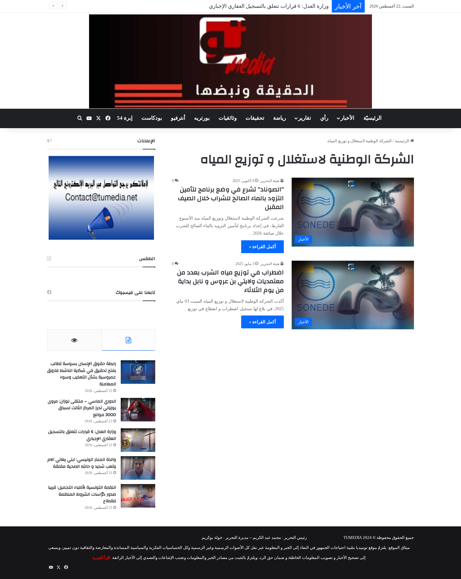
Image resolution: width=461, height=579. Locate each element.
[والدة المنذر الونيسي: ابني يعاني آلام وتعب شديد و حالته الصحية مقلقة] (138, 468)
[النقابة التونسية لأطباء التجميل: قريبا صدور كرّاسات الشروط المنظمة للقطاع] (138, 496)
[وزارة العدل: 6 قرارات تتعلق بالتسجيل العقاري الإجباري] (138, 440)
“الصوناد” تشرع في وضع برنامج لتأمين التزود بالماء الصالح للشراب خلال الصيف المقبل (231, 198)
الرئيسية (402, 140)
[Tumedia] (230, 61)
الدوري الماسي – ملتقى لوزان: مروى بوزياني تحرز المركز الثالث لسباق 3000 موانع (82, 408)
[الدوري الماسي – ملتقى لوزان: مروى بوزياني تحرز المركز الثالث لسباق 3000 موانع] (138, 409)
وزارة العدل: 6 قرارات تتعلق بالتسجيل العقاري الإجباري (269, 6)
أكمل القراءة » (262, 246)
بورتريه (202, 118)
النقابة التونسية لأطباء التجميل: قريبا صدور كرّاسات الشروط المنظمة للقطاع (82, 494)
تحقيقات (255, 118)
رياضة (279, 118)
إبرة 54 (125, 118)
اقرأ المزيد (101, 557)
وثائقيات (228, 118)
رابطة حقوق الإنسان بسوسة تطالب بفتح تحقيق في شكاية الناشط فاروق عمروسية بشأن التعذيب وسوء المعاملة (81, 374)
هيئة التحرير (270, 181)
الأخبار (347, 118)
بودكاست (151, 118)
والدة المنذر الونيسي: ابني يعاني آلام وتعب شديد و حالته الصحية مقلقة (81, 463)
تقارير (304, 118)
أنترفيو (178, 118)
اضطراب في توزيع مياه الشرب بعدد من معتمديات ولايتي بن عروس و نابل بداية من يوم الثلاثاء (230, 281)
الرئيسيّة (372, 118)
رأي (324, 118)
